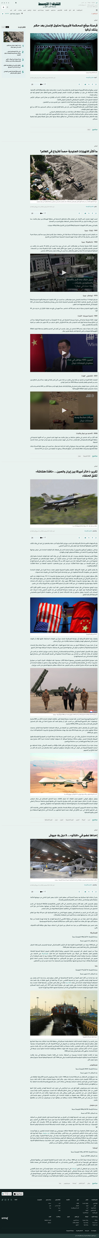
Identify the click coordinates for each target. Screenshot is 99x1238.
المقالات (77, 1203)
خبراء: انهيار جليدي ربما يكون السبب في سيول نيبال (14, 46)
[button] (63, 272)
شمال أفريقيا (93, 1208)
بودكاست (20, 10)
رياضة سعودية (85, 1220)
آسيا (87, 1208)
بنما (60, 1183)
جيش (88, 1183)
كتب (59, 1203)
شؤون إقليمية (94, 1212)
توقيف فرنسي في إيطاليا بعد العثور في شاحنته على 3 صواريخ (12, 66)
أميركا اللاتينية (85, 1212)
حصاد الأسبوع (76, 1220)
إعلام (59, 1210)
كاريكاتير (77, 1205)
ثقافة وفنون (59, 10)
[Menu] (96, 10)
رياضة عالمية (86, 1225)
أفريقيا (87, 1210)
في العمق (29, 10)
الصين (77, 820)
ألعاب (15, 10)
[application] (63, 273)
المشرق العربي (93, 1210)
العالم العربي (95, 1203)
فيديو (25, 10)
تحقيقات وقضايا (76, 1222)
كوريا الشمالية (48, 820)
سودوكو (49, 1222)
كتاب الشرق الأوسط (75, 1208)
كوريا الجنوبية (69, 820)
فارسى (82, 2)
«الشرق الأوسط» (90, 77)
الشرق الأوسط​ (79, 10)
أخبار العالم (82, 1183)
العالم (74, 10)
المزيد (11, 10)
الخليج (95, 1205)
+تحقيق (77, 1225)
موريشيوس (67, 1183)
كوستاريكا (44, 954)
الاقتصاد (65, 10)
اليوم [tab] (7, 27)
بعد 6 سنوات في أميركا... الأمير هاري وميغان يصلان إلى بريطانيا (13, 60)
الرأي (70, 10)
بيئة (50, 1208)
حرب (89, 820)
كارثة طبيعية (86, 456)
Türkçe (89, 2)
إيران (56, 820)
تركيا (89, 130)
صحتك (49, 1203)
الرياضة (34, 10)
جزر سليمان (46, 1133)
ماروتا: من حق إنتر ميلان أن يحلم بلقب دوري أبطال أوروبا (77, 14)
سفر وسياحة (94, 1222)
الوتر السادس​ (57, 1205)
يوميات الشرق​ (40, 10)
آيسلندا (74, 1169)
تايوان (61, 820)
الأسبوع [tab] (3, 27)
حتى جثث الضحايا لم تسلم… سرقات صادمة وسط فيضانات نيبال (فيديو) (12, 53)
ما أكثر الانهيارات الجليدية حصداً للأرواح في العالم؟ (68, 151)
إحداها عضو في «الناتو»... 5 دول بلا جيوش (73, 835)
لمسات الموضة (95, 1225)
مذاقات (96, 1220)
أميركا (83, 820)
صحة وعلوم (53, 10)
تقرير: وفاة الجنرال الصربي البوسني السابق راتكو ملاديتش (12, 72)
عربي (96, 2)
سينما (59, 1208)
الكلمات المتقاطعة (48, 1220)
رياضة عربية (86, 1222)
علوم (50, 1205)
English (93, 2)
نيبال (79, 456)
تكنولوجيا (47, 10)
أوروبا (87, 1205)
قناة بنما (68, 983)
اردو (85, 2)
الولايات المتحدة (85, 1203)
